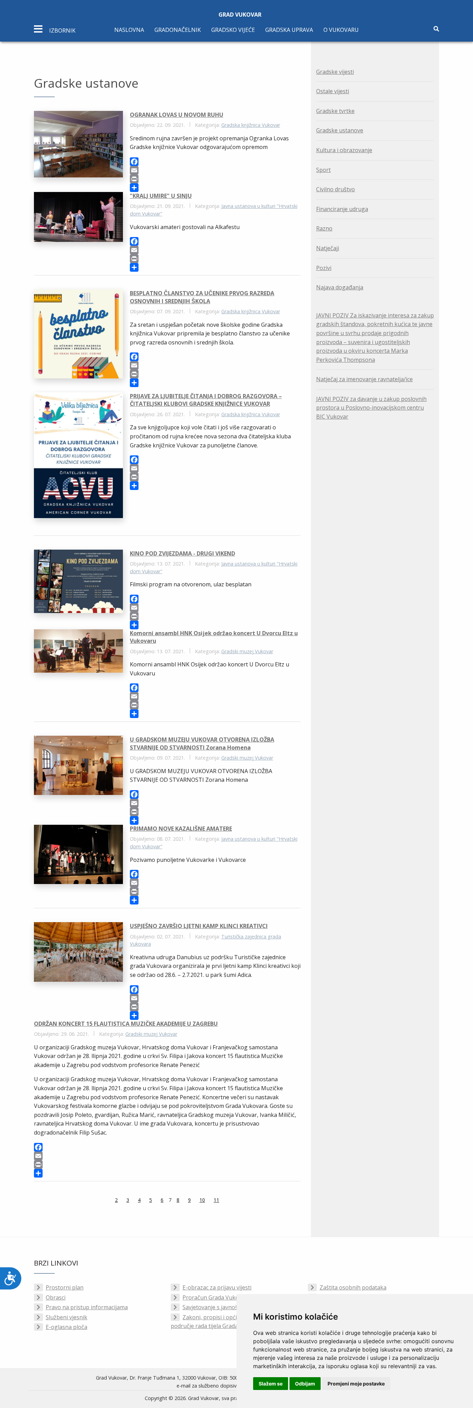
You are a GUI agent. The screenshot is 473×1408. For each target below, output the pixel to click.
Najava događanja (339, 287)
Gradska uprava (289, 30)
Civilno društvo (335, 189)
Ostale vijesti (332, 91)
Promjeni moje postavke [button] (356, 1384)
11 (216, 1200)
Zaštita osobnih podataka (353, 1287)
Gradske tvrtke (335, 111)
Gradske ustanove (339, 130)
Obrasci (55, 1297)
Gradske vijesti (335, 72)
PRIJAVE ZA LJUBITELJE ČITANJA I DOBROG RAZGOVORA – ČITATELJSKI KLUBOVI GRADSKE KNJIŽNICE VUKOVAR (206, 400)
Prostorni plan (64, 1287)
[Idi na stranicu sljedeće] (227, 1201)
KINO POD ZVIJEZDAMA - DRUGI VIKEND (182, 553)
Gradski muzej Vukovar (247, 651)
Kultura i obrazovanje (344, 150)
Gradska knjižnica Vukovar (250, 125)
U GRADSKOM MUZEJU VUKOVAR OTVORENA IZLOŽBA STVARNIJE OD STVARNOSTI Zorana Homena (202, 743)
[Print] (215, 179)
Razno (324, 228)
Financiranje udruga (342, 209)
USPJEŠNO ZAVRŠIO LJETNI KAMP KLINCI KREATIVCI (199, 926)
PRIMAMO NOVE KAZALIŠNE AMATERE (181, 828)
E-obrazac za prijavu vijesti (216, 1287)
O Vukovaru (341, 30)
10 (202, 1200)
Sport (323, 170)
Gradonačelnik (177, 30)
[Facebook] (215, 161)
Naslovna (129, 30)
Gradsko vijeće (233, 30)
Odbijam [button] (305, 1384)
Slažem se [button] (271, 1384)
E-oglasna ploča (66, 1327)
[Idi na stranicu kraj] (236, 1201)
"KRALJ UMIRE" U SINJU (161, 196)
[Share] (215, 187)
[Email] (215, 170)
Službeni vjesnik (66, 1317)
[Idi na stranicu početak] (97, 1201)
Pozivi (323, 268)
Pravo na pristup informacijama (87, 1307)
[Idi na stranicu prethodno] (106, 1201)
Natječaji (327, 248)
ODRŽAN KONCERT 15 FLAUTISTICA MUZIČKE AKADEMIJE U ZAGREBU (126, 1023)
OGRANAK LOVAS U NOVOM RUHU (176, 115)
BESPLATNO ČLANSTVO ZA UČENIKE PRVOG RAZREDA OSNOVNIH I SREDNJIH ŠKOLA (202, 297)
